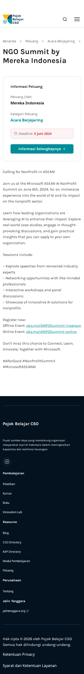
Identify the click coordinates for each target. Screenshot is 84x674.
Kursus (7, 493)
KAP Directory (12, 552)
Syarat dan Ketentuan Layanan (30, 665)
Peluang (31, 41)
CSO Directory (12, 542)
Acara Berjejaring (61, 41)
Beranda (9, 41)
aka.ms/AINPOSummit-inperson (53, 325)
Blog (6, 533)
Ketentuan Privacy (19, 654)
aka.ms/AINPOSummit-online (51, 331)
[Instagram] (7, 461)
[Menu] (77, 19)
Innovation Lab (12, 512)
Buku (6, 503)
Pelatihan (9, 484)
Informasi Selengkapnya (39, 149)
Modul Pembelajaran (16, 561)
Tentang (8, 591)
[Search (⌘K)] (65, 19)
